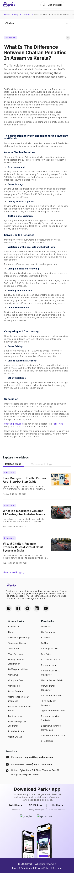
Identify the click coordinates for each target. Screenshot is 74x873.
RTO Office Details (50, 659)
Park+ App (58, 423)
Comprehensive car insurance (18, 699)
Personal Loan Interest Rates (20, 708)
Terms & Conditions (22, 868)
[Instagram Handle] (9, 608)
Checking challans (13, 423)
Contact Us (13, 626)
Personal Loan (48, 665)
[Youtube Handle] (46, 608)
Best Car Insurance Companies (51, 727)
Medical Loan (15, 716)
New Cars (46, 626)
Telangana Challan (17, 643)
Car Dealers (14, 686)
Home (7, 14)
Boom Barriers (15, 691)
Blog (16, 14)
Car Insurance (48, 632)
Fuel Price (46, 654)
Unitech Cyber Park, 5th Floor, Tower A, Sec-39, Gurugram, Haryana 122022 (35, 772)
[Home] (9, 4)
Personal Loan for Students (50, 718)
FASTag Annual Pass (18, 669)
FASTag (45, 643)
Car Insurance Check (52, 695)
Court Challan (15, 737)
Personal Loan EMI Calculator (50, 672)
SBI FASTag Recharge (19, 637)
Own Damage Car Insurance (17, 723)
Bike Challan (47, 741)
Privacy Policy (42, 868)
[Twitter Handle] (27, 608)
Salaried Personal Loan (53, 735)
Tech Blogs (13, 648)
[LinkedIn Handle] (36, 608)
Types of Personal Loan (53, 710)
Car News (13, 674)
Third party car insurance (48, 703)
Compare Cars (15, 680)
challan (26, 14)
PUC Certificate (16, 731)
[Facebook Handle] (18, 608)
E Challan (45, 637)
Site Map (57, 868)
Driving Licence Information (16, 661)
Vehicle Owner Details (52, 680)
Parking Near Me (49, 648)
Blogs (11, 632)
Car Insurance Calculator (48, 688)
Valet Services (15, 654)
